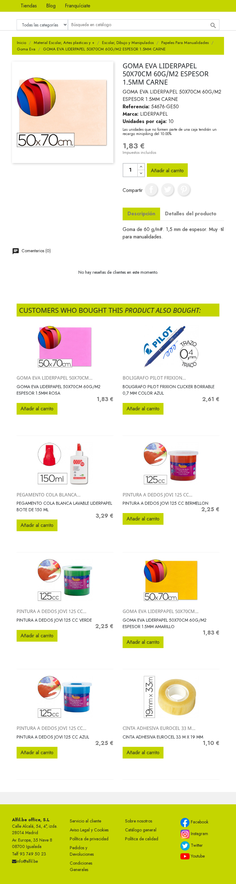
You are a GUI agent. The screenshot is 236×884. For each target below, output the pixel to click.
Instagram (199, 833)
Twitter (196, 845)
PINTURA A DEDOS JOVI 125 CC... (157, 495)
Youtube (197, 856)
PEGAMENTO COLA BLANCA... (49, 495)
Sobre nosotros (138, 821)
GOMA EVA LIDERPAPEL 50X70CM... (54, 378)
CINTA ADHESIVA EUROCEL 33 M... (159, 728)
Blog (51, 5)
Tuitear (167, 189)
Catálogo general (140, 830)
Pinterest (184, 189)
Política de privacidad (89, 839)
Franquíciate (77, 5)
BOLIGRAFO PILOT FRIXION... (154, 378)
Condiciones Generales (81, 866)
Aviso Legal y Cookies (89, 830)
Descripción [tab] (141, 213)
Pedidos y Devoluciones (82, 851)
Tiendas (29, 5)
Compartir (151, 189)
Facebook (199, 822)
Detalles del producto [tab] (190, 213)
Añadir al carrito (167, 170)
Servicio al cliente (85, 821)
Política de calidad (141, 839)
